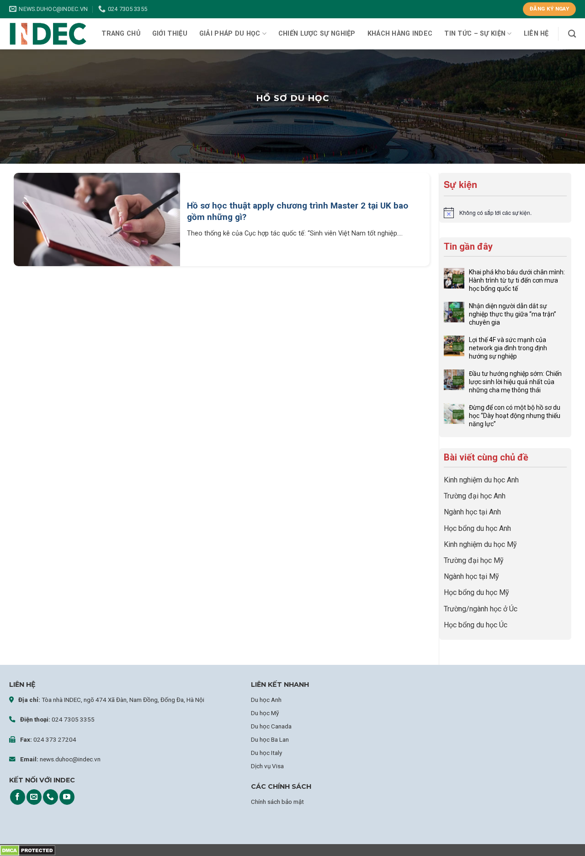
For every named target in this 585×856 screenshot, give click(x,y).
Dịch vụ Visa (267, 766)
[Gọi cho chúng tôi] (50, 797)
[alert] (505, 212)
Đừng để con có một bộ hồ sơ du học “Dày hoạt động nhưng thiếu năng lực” (514, 416)
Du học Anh (266, 699)
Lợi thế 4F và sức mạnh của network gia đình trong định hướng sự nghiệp (508, 348)
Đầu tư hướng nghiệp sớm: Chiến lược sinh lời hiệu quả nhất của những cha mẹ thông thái (515, 382)
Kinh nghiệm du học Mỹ (480, 544)
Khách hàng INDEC (400, 33)
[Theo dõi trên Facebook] (17, 797)
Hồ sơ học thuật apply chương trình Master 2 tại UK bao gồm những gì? (297, 211)
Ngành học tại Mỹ (471, 576)
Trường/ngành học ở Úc (480, 609)
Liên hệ (536, 33)
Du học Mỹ (265, 713)
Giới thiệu (169, 33)
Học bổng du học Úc (475, 625)
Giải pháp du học (230, 33)
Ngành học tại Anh (472, 512)
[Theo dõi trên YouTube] (66, 797)
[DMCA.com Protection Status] (27, 849)
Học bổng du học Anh (477, 528)
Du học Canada (271, 726)
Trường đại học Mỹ (474, 560)
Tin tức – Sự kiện (474, 33)
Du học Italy (266, 752)
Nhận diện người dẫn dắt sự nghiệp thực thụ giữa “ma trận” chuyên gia (512, 314)
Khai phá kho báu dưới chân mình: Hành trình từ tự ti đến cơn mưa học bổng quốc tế (517, 280)
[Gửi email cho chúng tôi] (34, 797)
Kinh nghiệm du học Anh (481, 480)
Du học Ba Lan (270, 739)
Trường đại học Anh (474, 496)
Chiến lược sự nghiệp (317, 33)
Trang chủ (120, 33)
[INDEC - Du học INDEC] (48, 34)
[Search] (572, 34)
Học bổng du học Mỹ (476, 592)
